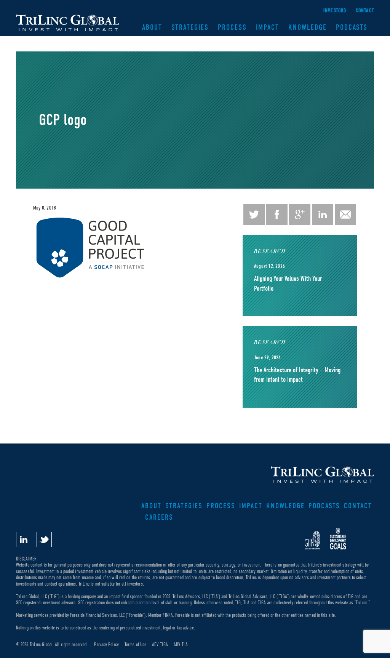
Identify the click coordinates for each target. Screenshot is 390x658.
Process (232, 27)
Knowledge (307, 27)
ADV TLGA (160, 644)
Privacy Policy (106, 644)
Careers (159, 517)
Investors (335, 10)
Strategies (190, 27)
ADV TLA (181, 644)
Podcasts (352, 27)
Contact (365, 10)
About (152, 27)
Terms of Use (135, 644)
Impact (267, 27)
